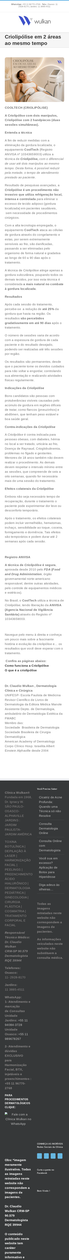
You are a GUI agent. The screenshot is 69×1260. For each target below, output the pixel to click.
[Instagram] (46, 1156)
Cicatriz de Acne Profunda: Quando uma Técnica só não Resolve (50, 806)
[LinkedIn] (60, 1156)
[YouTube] (53, 1156)
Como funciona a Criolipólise (27, 665)
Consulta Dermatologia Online (48, 828)
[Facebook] (39, 1156)
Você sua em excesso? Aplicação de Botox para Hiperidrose (48, 867)
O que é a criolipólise (21, 670)
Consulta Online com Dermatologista (50, 845)
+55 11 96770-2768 (26, 4)
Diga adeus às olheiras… (49, 887)
